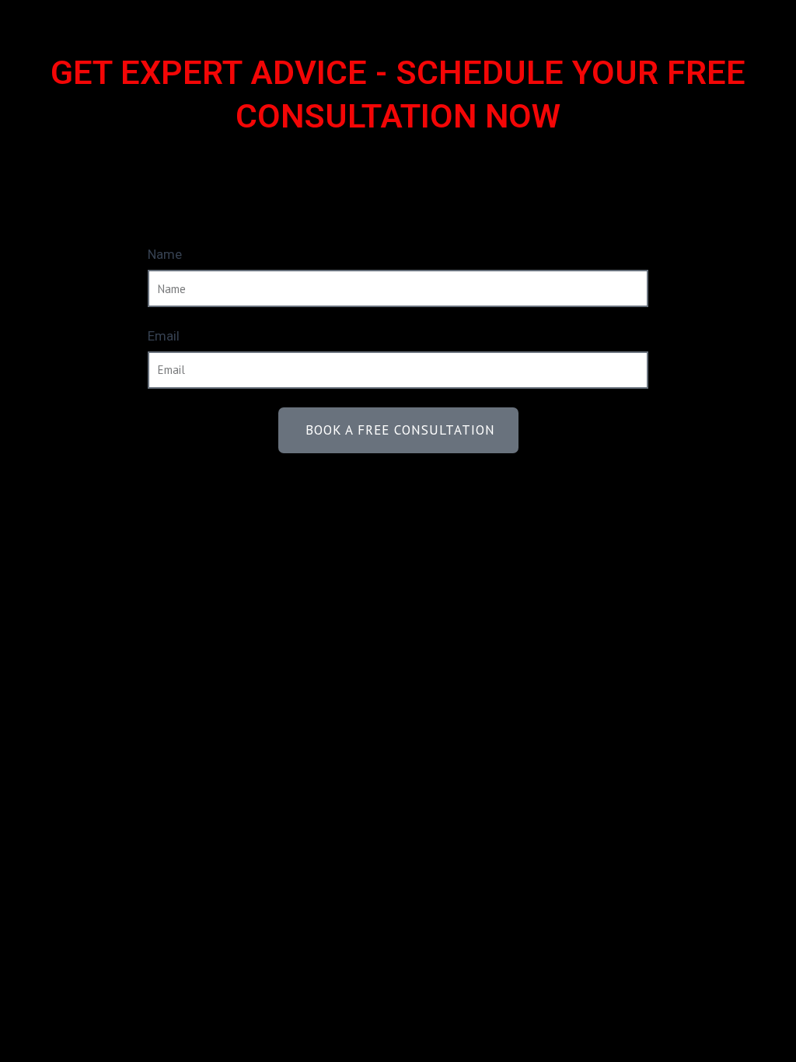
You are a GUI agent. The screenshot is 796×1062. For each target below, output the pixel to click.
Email (164, 336)
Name (165, 254)
